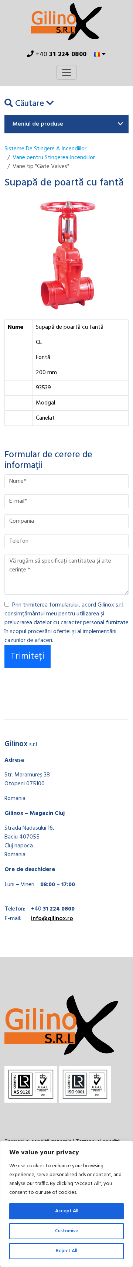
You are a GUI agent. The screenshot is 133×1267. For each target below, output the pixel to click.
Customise (66, 1231)
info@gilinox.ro (52, 918)
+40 (60, 54)
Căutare (29, 104)
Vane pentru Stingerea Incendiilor (54, 158)
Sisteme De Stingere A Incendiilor (45, 149)
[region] (66, 1204)
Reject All (66, 1251)
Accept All (66, 1211)
